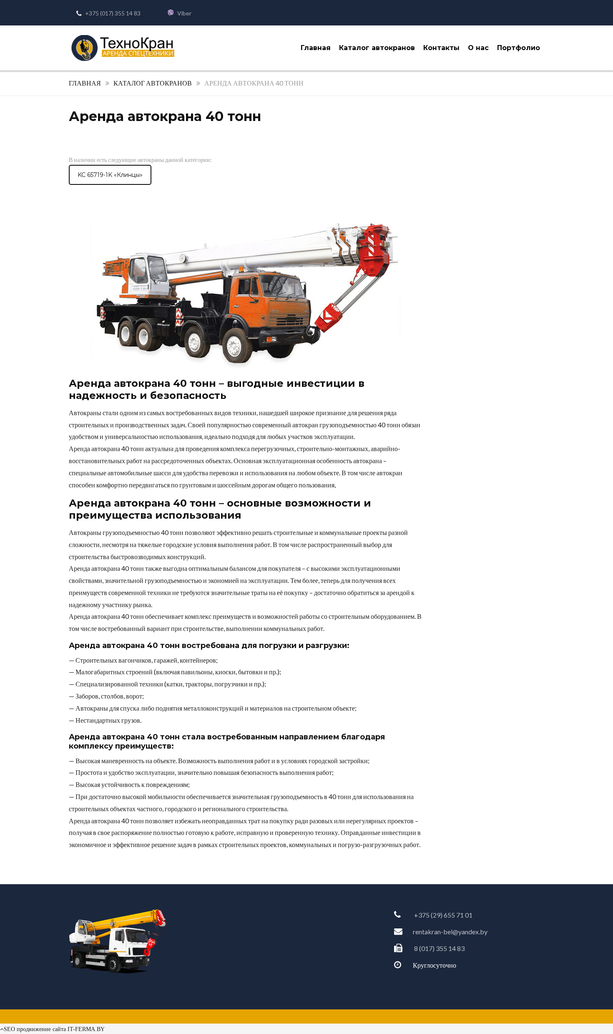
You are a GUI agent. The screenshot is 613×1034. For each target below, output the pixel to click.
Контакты (441, 48)
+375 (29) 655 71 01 (443, 915)
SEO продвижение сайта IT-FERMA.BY (54, 1029)
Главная (316, 48)
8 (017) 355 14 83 (439, 948)
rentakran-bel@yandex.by (450, 932)
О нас (478, 48)
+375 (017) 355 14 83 (113, 13)
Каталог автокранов (377, 48)
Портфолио (518, 48)
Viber (184, 13)
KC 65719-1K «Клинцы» (110, 175)
